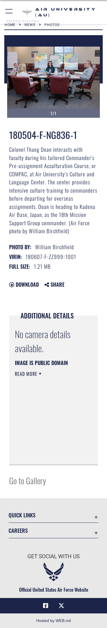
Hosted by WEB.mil (53, 620)
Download (26, 284)
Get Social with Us (53, 556)
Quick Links (22, 515)
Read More (27, 373)
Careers (18, 530)
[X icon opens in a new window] (61, 605)
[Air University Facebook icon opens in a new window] (45, 605)
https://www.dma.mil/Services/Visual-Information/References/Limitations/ (49, 454)
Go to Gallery (27, 480)
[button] (9, 12)
